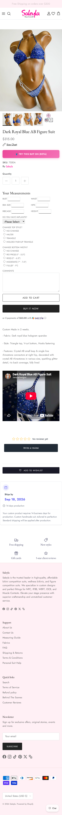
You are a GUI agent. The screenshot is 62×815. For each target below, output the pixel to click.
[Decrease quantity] (6, 181)
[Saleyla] (30, 13)
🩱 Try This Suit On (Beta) (31, 154)
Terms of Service (11, 687)
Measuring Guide (12, 637)
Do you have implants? (15, 217)
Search (6, 682)
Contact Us (8, 632)
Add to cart (31, 298)
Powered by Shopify (25, 804)
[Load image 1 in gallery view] (31, 70)
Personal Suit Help (12, 663)
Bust (5, 198)
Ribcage (7, 211)
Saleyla (9, 166)
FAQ (5, 647)
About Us (7, 627)
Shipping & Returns (13, 653)
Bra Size (7, 204)
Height (34, 211)
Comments (8, 270)
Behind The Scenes (12, 697)
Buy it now (31, 308)
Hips (33, 204)
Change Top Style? (12, 227)
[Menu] (3, 13)
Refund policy (10, 692)
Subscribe (12, 746)
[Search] (10, 13)
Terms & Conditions (13, 658)
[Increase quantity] (25, 181)
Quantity (7, 174)
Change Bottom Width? (15, 247)
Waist (34, 198)
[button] (31, 318)
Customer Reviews (12, 702)
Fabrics (6, 643)
